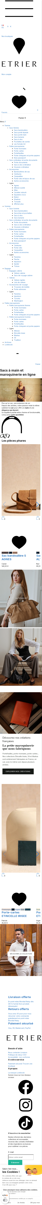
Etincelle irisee (19, 333)
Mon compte (6, 74)
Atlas (16, 190)
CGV (24, 1055)
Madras (17, 335)
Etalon (16, 197)
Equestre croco (20, 195)
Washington (18, 301)
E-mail (11, 1152)
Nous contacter (14, 1052)
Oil (15, 338)
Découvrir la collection (21, 954)
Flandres (17, 257)
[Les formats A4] (21, 598)
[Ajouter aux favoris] (19, 550)
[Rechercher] (19, 92)
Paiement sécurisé (15, 1064)
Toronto (17, 298)
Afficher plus (19, 204)
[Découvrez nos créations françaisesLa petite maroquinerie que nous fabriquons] (21, 713)
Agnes (16, 185)
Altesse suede (19, 188)
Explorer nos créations (18, 771)
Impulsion (17, 262)
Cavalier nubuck (20, 192)
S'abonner (15, 1162)
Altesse (17, 331)
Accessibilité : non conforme (19, 1057)
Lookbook (9, 345)
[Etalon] (21, 657)
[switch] (5, 1200)
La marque (12, 1073)
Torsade (17, 202)
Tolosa (16, 266)
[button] (37, 504)
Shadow (17, 199)
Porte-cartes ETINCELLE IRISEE (14, 914)
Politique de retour (15, 1055)
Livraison (23, 1052)
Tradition (17, 340)
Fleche (16, 259)
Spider (16, 264)
